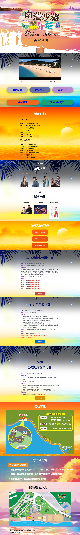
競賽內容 (63, 89)
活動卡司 (40, 89)
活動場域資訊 (57, 102)
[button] (40, 70)
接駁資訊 (23, 102)
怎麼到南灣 (40, 460)
